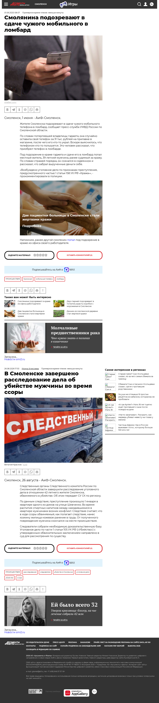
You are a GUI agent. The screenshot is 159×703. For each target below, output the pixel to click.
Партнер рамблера (52, 691)
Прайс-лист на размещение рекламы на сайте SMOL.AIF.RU (122, 642)
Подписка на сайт (48, 646)
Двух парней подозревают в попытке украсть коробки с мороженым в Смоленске (80, 303)
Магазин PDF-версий (114, 646)
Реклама (72, 642)
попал (71, 239)
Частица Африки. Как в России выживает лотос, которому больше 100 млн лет (135, 427)
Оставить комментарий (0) (79, 255)
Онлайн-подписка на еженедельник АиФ (80, 646)
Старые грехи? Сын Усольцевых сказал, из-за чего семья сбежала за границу (135, 376)
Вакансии (85, 642)
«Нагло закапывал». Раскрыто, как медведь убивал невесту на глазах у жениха (135, 417)
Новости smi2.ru (14, 359)
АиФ (25, 464)
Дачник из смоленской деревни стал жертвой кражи (82, 312)
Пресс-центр (59, 642)
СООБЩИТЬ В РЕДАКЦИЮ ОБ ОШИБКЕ (43, 649)
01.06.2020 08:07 (12, 12)
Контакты (31, 646)
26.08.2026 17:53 (11, 368)
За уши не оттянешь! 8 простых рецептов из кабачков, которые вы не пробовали (136, 396)
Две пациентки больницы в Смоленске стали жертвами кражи (61, 217)
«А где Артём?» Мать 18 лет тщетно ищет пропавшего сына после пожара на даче (135, 407)
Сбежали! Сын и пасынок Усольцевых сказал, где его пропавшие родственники (136, 386)
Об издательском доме (37, 642)
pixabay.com (10, 102)
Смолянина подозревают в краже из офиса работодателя (34, 302)
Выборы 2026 (134, 646)
